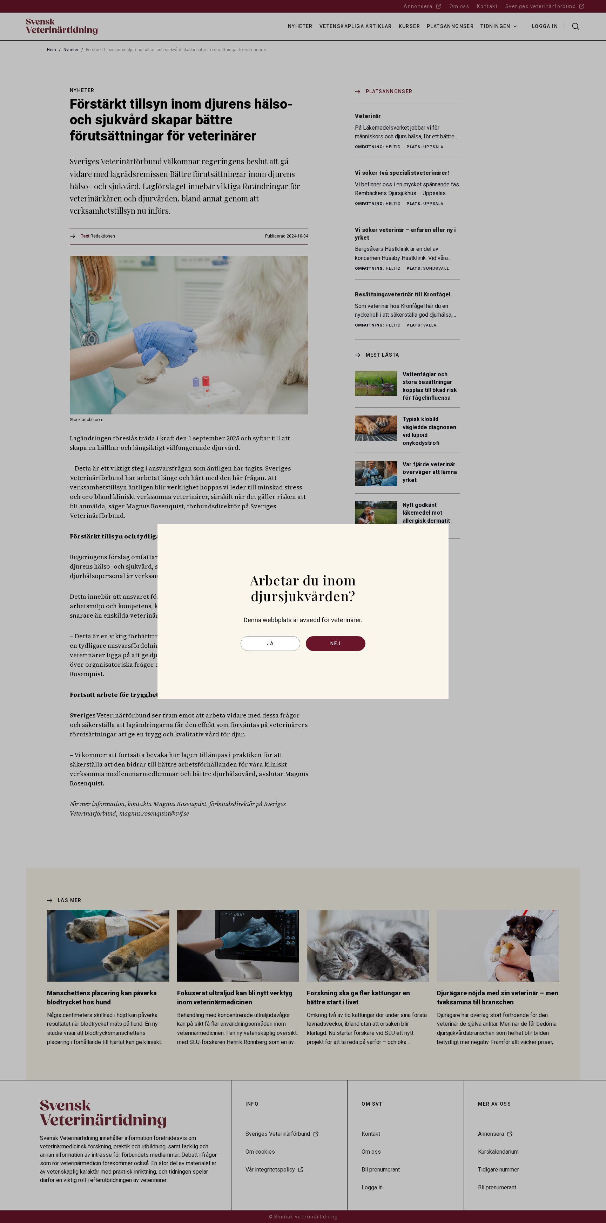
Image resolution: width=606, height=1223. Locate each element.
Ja (270, 643)
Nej (335, 643)
